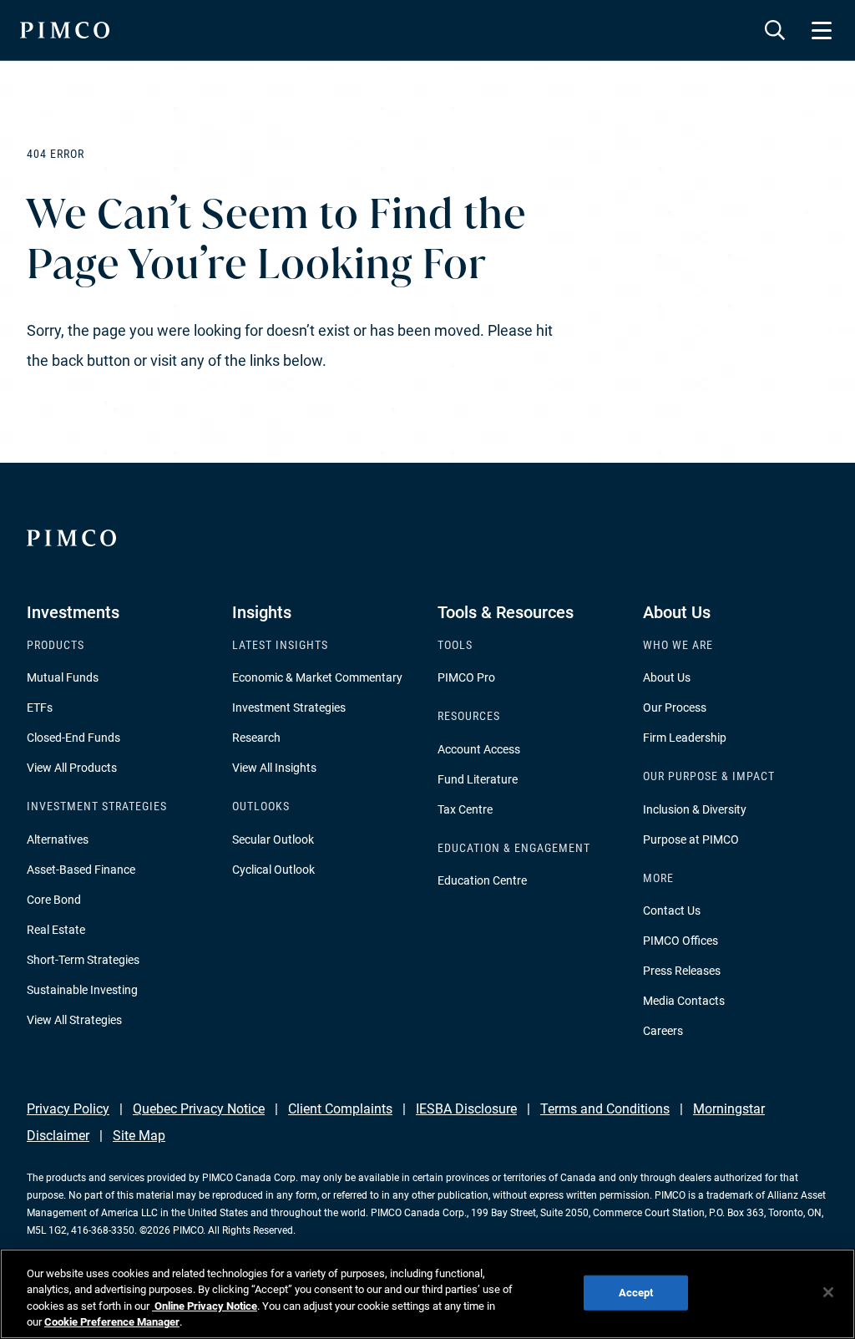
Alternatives (58, 839)
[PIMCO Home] (64, 30)
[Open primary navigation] (821, 30)
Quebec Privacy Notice (199, 1109)
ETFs (40, 707)
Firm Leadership (684, 737)
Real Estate (56, 929)
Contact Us (672, 910)
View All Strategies (74, 1020)
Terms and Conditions (605, 1109)
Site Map (139, 1136)
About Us (667, 677)
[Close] (828, 1292)
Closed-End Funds (73, 737)
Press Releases (682, 970)
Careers (663, 1030)
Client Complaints (340, 1109)
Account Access (479, 749)
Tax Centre (465, 809)
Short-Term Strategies (83, 959)
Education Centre (482, 880)
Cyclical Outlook (273, 869)
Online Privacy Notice (204, 1306)
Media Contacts (684, 1000)
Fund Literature (478, 779)
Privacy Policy (68, 1109)
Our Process (674, 707)
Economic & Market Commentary (317, 677)
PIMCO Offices (680, 940)
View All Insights (274, 767)
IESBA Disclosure (466, 1109)
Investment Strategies (289, 707)
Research (256, 737)
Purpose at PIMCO (691, 839)
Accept (636, 1292)
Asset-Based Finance (81, 869)
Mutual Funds (63, 677)
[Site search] (774, 30)
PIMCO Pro (466, 677)
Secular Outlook (273, 839)
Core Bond (54, 899)
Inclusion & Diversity (694, 809)
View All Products (72, 767)
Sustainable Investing (82, 990)
